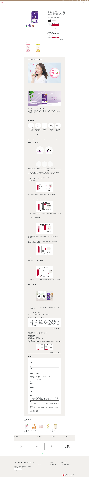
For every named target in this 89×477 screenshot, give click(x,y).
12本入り (49, 33)
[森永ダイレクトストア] (6, 2)
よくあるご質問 (68, 0)
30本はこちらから (62, 39)
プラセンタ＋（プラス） (34, 430)
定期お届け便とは (62, 19)
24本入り (54, 33)
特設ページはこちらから (57, 85)
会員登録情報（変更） (66, 439)
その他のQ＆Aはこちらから (56, 328)
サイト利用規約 (51, 462)
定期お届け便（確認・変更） (30, 439)
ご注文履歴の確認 (41, 439)
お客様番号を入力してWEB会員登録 (29, 436)
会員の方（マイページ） (17, 439)
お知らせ (73, 0)
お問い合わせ (77, 0)
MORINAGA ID (86, 0)
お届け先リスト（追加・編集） (55, 439)
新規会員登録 (81, 0)
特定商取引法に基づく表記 (52, 464)
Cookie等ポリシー (40, 464)
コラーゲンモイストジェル (41, 430)
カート (87, 2)
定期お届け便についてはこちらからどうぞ (54, 352)
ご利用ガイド (63, 0)
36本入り (58, 33)
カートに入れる (55, 37)
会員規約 (39, 462)
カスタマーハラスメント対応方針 (65, 464)
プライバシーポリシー (64, 462)
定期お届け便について (54, 436)
